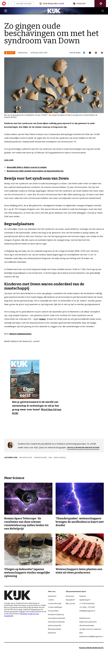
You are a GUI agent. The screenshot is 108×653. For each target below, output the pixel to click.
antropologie (25, 457)
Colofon (51, 600)
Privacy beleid (53, 611)
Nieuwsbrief (70, 600)
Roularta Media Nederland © (91, 648)
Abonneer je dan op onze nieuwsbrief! (21, 615)
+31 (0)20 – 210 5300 (87, 607)
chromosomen (40, 457)
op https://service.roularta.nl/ (90, 629)
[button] (100, 3)
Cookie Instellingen (55, 607)
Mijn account (70, 603)
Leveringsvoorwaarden (56, 618)
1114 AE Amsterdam (87, 603)
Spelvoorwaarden (54, 625)
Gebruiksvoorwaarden (56, 622)
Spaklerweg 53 (84, 600)
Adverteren (52, 596)
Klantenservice (84, 618)
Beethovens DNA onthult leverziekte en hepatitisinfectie (35, 171)
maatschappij (60, 457)
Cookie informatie (54, 603)
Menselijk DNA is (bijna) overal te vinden (27, 167)
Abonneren (70, 596)
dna (50, 457)
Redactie (82, 596)
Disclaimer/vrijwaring (56, 614)
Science (11, 53)
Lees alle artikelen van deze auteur (83, 447)
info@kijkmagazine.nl (87, 611)
